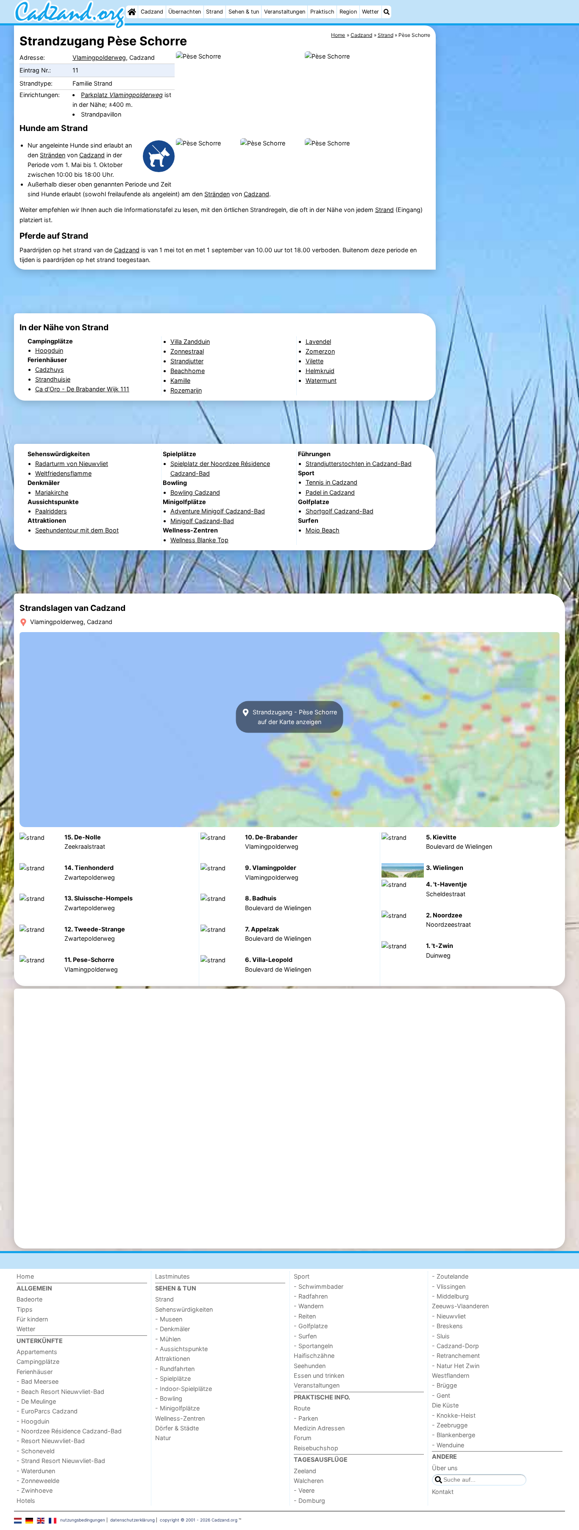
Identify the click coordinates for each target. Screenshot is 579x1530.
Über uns (445, 1467)
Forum (303, 1437)
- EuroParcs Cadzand (47, 1411)
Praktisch (322, 11)
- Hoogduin (33, 1421)
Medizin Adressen (319, 1428)
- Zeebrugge (450, 1425)
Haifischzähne (314, 1355)
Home (25, 1276)
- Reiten (305, 1316)
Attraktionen (172, 1358)
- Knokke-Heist (454, 1415)
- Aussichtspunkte (181, 1348)
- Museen (168, 1319)
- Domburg (309, 1500)
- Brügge (444, 1385)
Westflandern (450, 1375)
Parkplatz (122, 94)
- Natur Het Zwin (455, 1365)
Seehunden (310, 1365)
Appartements (37, 1351)
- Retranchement (456, 1355)
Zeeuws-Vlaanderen (460, 1306)
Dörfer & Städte (177, 1428)
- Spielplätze (173, 1378)
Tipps (25, 1309)
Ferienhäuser (35, 1371)
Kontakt (443, 1491)
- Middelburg (450, 1296)
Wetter (370, 11)
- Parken (306, 1418)
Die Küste (445, 1405)
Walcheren (308, 1480)
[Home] (132, 12)
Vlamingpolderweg (99, 57)
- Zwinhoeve (35, 1490)
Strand (214, 11)
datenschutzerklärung (132, 1519)
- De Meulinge (36, 1401)
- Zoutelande (450, 1276)
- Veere (304, 1490)
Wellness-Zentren (180, 1418)
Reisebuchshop (316, 1448)
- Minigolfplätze (177, 1408)
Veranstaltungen (284, 11)
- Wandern (308, 1306)
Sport (301, 1276)
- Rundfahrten (175, 1368)
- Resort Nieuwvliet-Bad (51, 1440)
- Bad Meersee (37, 1381)
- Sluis (441, 1336)
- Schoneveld (36, 1451)
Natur (163, 1437)
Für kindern (32, 1319)
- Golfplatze (311, 1325)
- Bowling (168, 1398)
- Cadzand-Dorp (455, 1345)
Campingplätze (38, 1361)
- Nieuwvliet (449, 1316)
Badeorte (29, 1299)
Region (348, 11)
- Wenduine (448, 1445)
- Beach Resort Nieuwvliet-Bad (60, 1391)
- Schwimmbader (318, 1286)
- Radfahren (311, 1296)
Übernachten (184, 11)
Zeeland (305, 1470)
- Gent (441, 1395)
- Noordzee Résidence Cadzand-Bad (69, 1431)
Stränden (52, 155)
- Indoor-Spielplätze (183, 1388)
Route (302, 1408)
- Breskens (447, 1325)
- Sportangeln (313, 1345)
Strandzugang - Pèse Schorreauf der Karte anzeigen (294, 716)
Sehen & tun (243, 11)
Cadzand (152, 11)
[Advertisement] (501, 220)
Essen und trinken (319, 1375)
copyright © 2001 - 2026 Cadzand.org (198, 1519)
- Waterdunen (36, 1470)
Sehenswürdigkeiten (184, 1309)
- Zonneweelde (38, 1480)
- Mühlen (168, 1339)
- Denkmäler (172, 1328)
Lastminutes (172, 1276)
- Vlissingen (448, 1286)
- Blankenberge (453, 1434)
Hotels (26, 1500)
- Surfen (305, 1336)
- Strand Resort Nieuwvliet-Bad (61, 1460)
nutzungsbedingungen (82, 1519)
